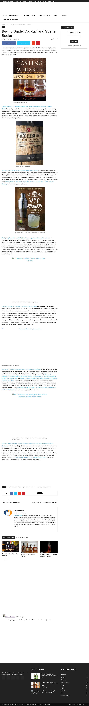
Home (3, 24)
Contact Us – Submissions (40, 1)
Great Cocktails (44, 15)
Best (55, 15)
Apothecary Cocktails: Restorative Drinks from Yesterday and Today (21, 369)
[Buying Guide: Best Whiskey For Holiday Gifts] (10, 546)
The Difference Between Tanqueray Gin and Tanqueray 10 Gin (49, 676)
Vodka (62, 677)
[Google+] (77, 1)
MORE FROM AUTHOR (22, 537)
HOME (5, 15)
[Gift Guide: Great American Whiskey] (29, 547)
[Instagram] (80, 1)
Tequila (63, 690)
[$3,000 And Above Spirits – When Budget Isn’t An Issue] (49, 547)
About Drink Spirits (27, 1)
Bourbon (63, 680)
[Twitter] (83, 1)
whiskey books (47, 487)
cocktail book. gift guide (20, 487)
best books (9, 487)
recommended (31, 487)
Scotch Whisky (65, 682)
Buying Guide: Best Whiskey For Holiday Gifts (45, 502)
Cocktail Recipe (65, 695)
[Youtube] (85, 1)
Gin (62, 693)
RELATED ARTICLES (8, 537)
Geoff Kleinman (7, 39)
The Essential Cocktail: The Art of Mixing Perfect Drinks (30, 457)
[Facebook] (74, 1)
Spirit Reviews (14, 15)
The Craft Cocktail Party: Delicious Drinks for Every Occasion (19, 306)
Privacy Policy (72, 704)
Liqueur (63, 688)
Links (54, 1)
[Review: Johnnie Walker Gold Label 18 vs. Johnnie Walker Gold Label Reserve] (35, 685)
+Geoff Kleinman (18, 515)
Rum (62, 685)
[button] (85, 18)
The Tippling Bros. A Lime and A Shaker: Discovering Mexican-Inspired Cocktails (24, 238)
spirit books (39, 487)
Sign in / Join (19, 1)
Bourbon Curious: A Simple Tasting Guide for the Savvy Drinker (20, 170)
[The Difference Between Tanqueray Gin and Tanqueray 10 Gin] (35, 676)
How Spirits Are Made (10, 20)
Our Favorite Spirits (29, 15)
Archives (49, 1)
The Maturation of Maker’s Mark (11, 502)
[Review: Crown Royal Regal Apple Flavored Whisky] (35, 693)
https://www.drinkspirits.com (20, 513)
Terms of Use (80, 704)
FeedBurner (77, 45)
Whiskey (63, 674)
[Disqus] (30, 588)
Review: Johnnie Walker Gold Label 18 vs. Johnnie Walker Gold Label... (49, 684)
